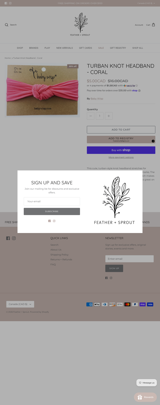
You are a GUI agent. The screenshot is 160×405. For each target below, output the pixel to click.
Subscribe (52, 211)
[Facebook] (49, 221)
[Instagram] (54, 221)
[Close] (138, 174)
